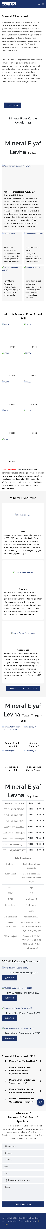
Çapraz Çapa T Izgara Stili (12, 745)
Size (23, 532)
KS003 (34, 404)
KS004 (34, 376)
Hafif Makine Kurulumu (9, 282)
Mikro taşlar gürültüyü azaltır (11, 249)
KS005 (12, 376)
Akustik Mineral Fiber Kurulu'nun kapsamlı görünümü (19, 193)
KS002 (12, 404)
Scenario (23, 589)
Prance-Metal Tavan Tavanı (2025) (23, 1013)
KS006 (34, 347)
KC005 (12, 462)
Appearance (23, 650)
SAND (12, 347)
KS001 (12, 433)
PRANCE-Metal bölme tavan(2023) (23, 993)
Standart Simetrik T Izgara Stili (34, 745)
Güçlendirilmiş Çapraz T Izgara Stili (34, 769)
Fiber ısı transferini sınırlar (33, 249)
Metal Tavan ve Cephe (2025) (23, 973)
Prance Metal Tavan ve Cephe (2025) (23, 1033)
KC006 (34, 433)
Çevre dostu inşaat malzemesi (33, 282)
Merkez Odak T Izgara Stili (12, 768)
